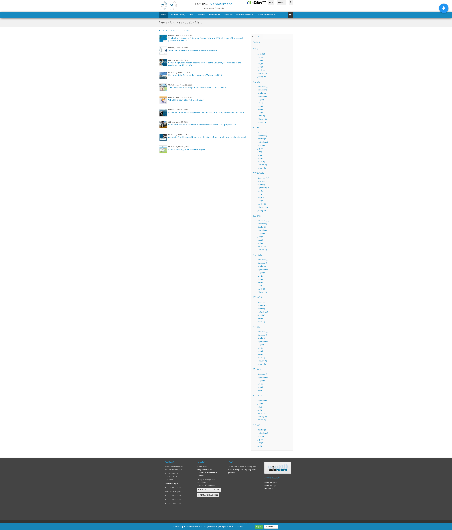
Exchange (200, 475)
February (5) (262, 165)
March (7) (261, 321)
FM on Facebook (270, 482)
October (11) (262, 184)
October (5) (262, 266)
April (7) (260, 158)
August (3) (261, 145)
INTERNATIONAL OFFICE (208, 495)
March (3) (261, 70)
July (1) (260, 57)
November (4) (263, 335)
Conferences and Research (207, 472)
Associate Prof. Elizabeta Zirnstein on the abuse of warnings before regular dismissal (207, 137)
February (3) (262, 249)
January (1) (262, 420)
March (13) (262, 246)
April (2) (260, 67)
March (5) (261, 116)
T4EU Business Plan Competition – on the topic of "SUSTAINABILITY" (199, 87)
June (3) (260, 106)
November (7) (263, 135)
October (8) (262, 93)
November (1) (263, 374)
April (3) (260, 112)
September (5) (263, 269)
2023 (181, 30)
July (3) (260, 191)
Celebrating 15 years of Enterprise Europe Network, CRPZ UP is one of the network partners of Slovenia (205, 39)
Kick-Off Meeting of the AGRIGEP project (186, 149)
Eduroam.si (268, 488)
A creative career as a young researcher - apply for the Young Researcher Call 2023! (206, 112)
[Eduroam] (277, 468)
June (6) (260, 403)
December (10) (263, 178)
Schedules (228, 14)
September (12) (263, 230)
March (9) (261, 161)
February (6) (262, 119)
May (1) (260, 155)
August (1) (261, 99)
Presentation (202, 466)
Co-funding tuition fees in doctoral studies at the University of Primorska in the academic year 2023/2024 (204, 63)
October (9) (262, 139)
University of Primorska (206, 485)
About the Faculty (177, 14)
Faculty (213, 3)
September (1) (263, 400)
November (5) (263, 224)
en (270, 2)
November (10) (263, 181)
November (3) (263, 263)
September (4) (263, 312)
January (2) (262, 168)
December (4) (263, 302)
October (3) (262, 227)
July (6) (260, 148)
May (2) (260, 64)
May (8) (260, 109)
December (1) (263, 260)
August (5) (261, 233)
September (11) (263, 96)
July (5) (260, 103)
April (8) (260, 201)
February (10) (263, 207)
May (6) (260, 240)
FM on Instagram (271, 485)
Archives (173, 30)
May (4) (260, 318)
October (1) (262, 308)
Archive (257, 42)
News (165, 30)
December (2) (263, 331)
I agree (259, 526)
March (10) (262, 204)
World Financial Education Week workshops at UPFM (192, 50)
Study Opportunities (204, 469)
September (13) (263, 188)
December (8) (263, 132)
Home (163, 14)
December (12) (263, 220)
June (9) (260, 60)
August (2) (261, 54)
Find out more (271, 526)
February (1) (262, 73)
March (188, 30)
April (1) (260, 285)
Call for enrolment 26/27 (267, 14)
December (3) (263, 87)
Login (282, 2)
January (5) (262, 76)
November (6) (263, 90)
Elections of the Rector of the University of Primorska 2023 (195, 75)
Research (201, 14)
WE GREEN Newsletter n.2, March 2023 (186, 99)
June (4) (260, 351)
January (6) (262, 210)
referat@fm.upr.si (174, 491)
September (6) (263, 142)
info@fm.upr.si (172, 483)
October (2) (262, 338)
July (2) (260, 276)
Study (190, 14)
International (214, 14)
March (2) (261, 357)
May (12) (261, 197)
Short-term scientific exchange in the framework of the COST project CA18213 (204, 124)
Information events (244, 14)
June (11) (261, 152)
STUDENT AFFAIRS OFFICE (208, 490)
